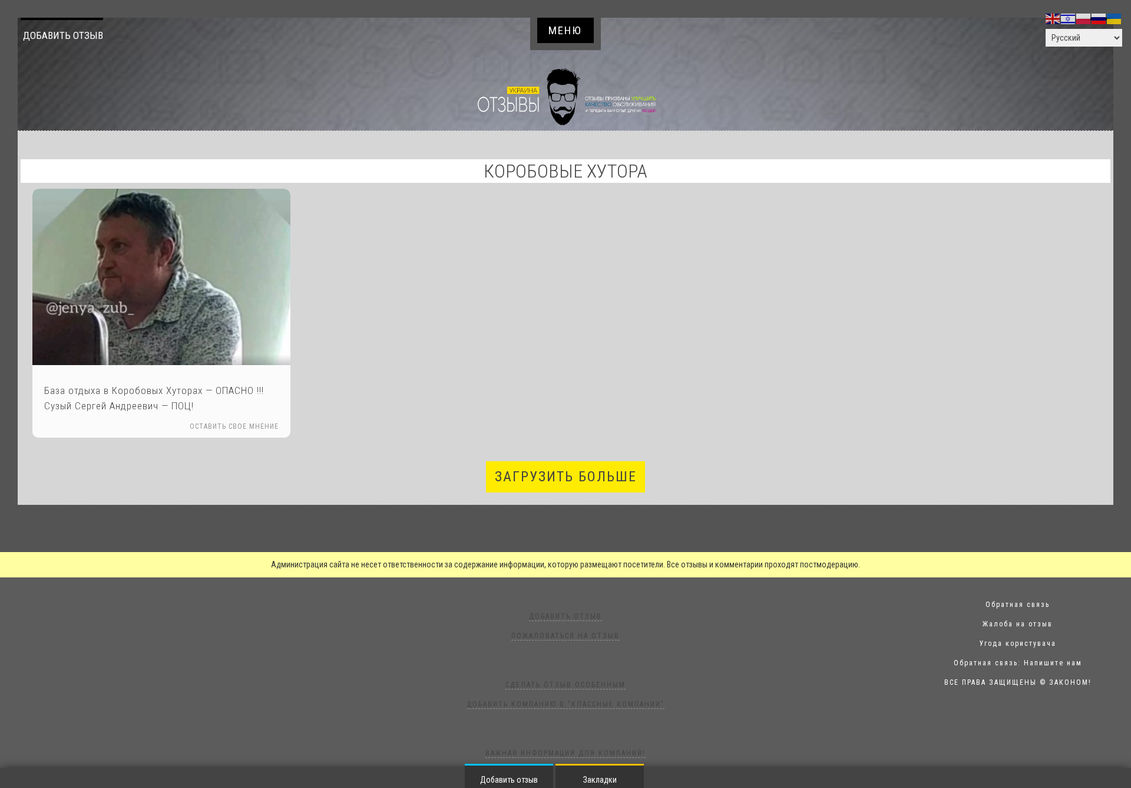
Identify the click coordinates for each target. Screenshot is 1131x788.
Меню (565, 30)
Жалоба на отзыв (1018, 624)
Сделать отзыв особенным (565, 685)
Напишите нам (1053, 663)
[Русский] (1099, 18)
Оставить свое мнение (234, 426)
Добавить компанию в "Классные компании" (565, 704)
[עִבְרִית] (1068, 18)
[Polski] (1084, 18)
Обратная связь (1018, 604)
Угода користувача (1018, 643)
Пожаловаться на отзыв (565, 636)
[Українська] (1114, 18)
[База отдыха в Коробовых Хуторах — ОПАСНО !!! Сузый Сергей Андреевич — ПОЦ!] (161, 277)
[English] (1053, 18)
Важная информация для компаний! (565, 753)
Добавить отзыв (63, 35)
